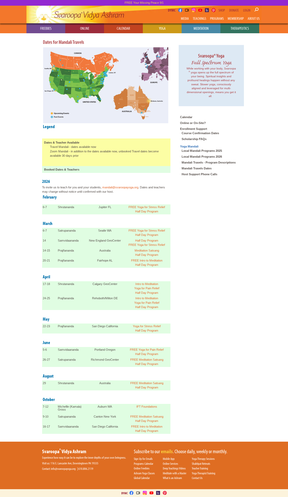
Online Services (170, 464)
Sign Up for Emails (143, 459)
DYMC (172, 10)
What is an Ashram (172, 478)
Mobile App (169, 459)
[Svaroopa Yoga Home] (43, 14)
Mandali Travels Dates (197, 168)
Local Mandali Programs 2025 (202, 150)
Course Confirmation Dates (200, 133)
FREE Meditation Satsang (146, 359)
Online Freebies (141, 468)
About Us (254, 18)
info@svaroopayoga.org (63, 468)
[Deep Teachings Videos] (187, 10)
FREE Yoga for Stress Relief (147, 207)
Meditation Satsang (147, 250)
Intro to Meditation (146, 284)
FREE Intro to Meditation (146, 260)
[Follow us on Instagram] (194, 10)
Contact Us (197, 478)
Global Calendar (142, 478)
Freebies (46, 28)
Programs (217, 18)
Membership (236, 18)
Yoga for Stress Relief (147, 326)
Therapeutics (240, 28)
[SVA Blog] (207, 10)
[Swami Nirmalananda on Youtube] (200, 10)
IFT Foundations (146, 406)
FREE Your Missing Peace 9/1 (144, 2)
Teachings (199, 18)
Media (185, 18)
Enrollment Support (193, 128)
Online (84, 28)
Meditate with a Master (174, 473)
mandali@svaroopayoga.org (120, 187)
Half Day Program (146, 211)
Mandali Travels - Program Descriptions (209, 162)
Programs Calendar (143, 464)
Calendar (123, 28)
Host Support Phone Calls (199, 174)
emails (167, 452)
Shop (221, 10)
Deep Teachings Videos (174, 468)
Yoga (162, 28)
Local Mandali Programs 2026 (202, 156)
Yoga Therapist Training (203, 473)
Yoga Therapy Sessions (203, 459)
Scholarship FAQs (194, 139)
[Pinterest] (213, 10)
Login (246, 10)
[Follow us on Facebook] (180, 10)
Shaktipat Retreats (201, 464)
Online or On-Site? (193, 123)
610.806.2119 (85, 468)
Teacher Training (200, 468)
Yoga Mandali (189, 146)
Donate (234, 10)
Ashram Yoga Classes (144, 473)
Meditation (201, 28)
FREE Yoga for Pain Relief (147, 349)
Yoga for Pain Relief (146, 288)
